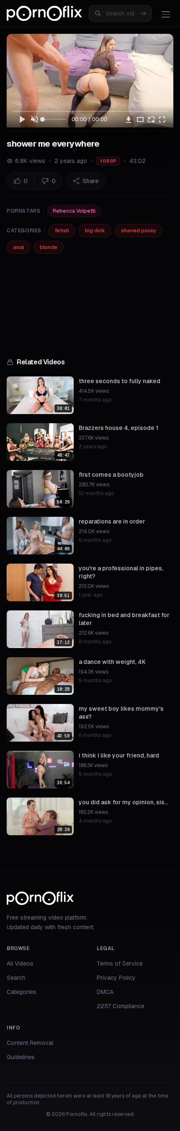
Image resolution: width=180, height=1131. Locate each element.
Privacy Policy (116, 977)
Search (16, 977)
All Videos (20, 963)
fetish (62, 230)
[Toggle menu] (165, 14)
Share (90, 181)
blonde (48, 247)
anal (18, 247)
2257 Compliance (120, 1006)
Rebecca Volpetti (74, 211)
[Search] (143, 13)
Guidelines (21, 1057)
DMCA (105, 992)
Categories (21, 992)
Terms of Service (120, 963)
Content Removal (30, 1043)
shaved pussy (138, 230)
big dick (95, 230)
